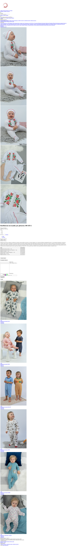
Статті (4, 542)
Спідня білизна (38, 24)
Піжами (24, 24)
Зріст (1, 229)
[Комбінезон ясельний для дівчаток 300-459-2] (13, 105)
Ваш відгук (11, 273)
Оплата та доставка (9, 10)
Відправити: (2, 277)
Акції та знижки (20, 23)
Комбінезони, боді (3, 26)
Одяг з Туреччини (35, 23)
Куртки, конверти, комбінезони (56, 24)
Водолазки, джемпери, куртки (31, 24)
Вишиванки (43, 24)
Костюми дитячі (13, 24)
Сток (23, 23)
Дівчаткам (47, 23)
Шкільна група (48, 24)
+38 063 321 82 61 (33, 20)
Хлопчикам (43, 23)
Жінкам (54, 23)
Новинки (10, 23)
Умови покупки (3, 10)
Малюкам (39, 23)
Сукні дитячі (8, 24)
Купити (7, 234)
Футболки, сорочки (19, 24)
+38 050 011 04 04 (27, 20)
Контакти (2, 11)
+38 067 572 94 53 (7, 11)
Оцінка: (3, 276)
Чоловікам (51, 23)
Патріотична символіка (59, 23)
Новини (1, 542)
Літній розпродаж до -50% (4, 23)
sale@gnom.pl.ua (5, 545)
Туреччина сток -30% (28, 23)
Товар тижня (15, 23)
